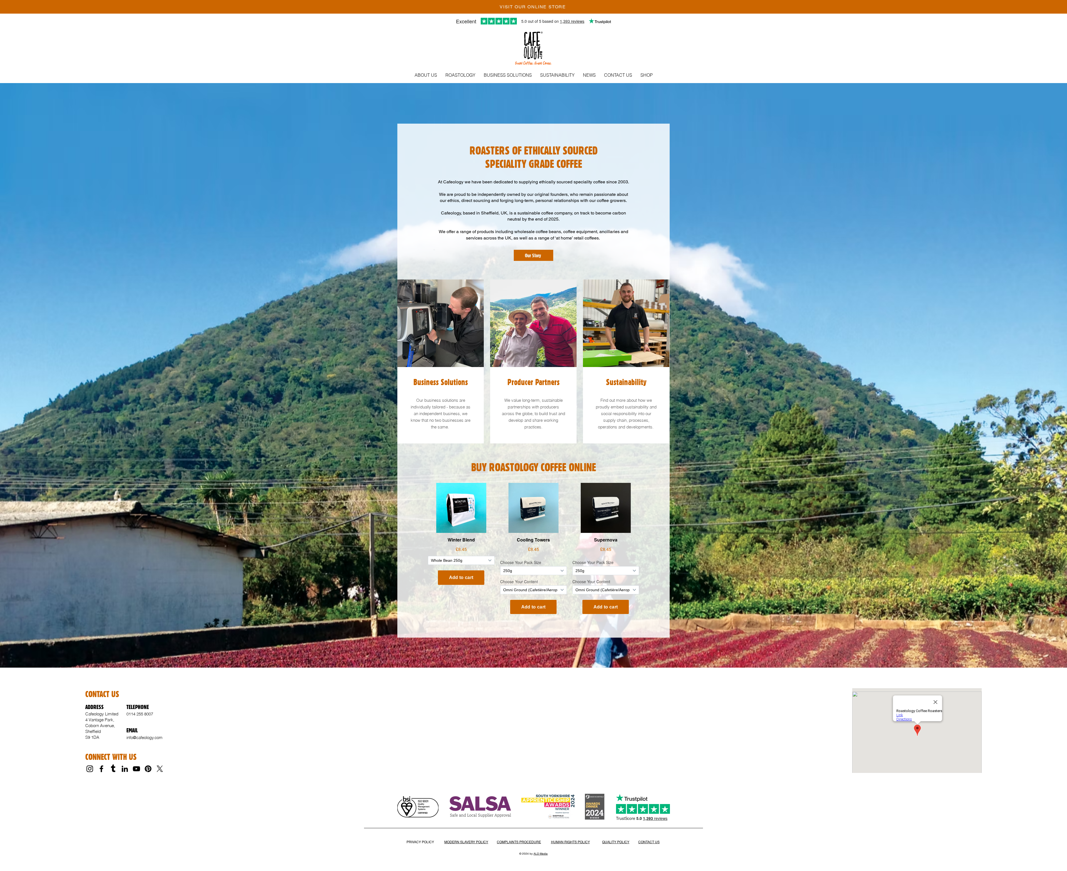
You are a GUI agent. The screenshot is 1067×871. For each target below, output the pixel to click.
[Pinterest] (148, 768)
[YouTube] (136, 768)
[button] (425, 75)
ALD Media (541, 853)
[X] (159, 768)
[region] (440, 361)
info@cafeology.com (144, 737)
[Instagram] (89, 768)
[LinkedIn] (124, 768)
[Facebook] (101, 768)
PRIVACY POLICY (420, 842)
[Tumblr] (113, 768)
